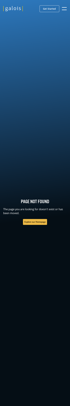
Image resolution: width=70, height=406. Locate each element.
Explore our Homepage (35, 221)
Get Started (49, 8)
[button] (49, 8)
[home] (13, 8)
